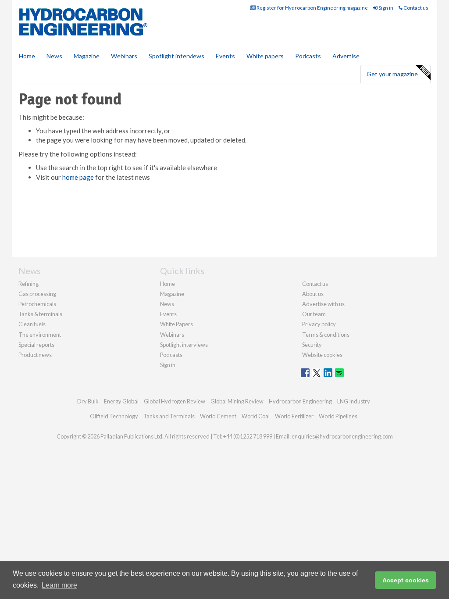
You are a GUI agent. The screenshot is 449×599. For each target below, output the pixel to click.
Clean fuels (32, 324)
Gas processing (37, 293)
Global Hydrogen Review (174, 401)
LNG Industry (353, 401)
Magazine (87, 56)
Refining (28, 283)
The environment (39, 334)
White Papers (176, 324)
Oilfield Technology (114, 416)
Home (27, 56)
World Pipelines (338, 416)
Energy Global (121, 401)
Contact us (415, 8)
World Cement (218, 416)
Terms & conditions (325, 334)
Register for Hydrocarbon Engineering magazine (312, 8)
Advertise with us (323, 303)
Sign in (385, 8)
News (167, 303)
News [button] (54, 56)
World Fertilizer (294, 416)
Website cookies (322, 354)
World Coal (256, 416)
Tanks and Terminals (169, 416)
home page (78, 177)
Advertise (346, 56)
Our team (314, 313)
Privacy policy (319, 324)
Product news (35, 354)
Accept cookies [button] (405, 580)
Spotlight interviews (176, 56)
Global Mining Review (237, 401)
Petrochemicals (37, 303)
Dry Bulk (88, 401)
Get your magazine (392, 74)
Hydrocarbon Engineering (300, 401)
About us (313, 293)
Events (225, 56)
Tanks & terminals (40, 313)
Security (312, 344)
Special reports (36, 344)
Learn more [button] (59, 585)
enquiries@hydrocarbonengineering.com (342, 436)
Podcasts (308, 56)
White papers (265, 56)
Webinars (124, 56)
